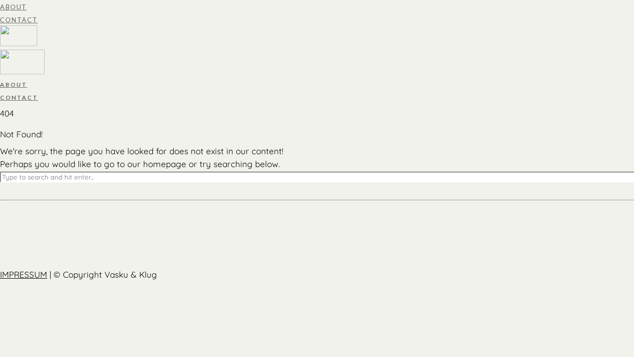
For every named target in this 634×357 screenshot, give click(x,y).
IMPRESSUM (23, 274)
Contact (19, 20)
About (13, 7)
